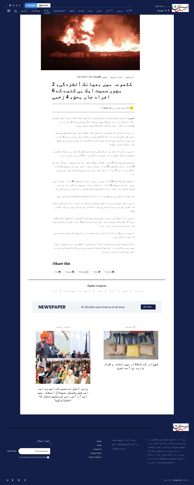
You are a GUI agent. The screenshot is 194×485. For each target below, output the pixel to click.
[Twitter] (13, 5)
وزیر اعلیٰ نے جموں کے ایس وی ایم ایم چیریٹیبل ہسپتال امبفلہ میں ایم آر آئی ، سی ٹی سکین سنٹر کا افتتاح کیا (63, 394)
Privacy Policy (42, 457)
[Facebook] (19, 5)
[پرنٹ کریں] (78, 108)
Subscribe (11, 451)
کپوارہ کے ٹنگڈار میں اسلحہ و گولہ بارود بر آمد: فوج (131, 366)
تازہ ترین (116, 77)
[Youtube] (10, 5)
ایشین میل (122, 108)
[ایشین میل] (132, 108)
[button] (15, 11)
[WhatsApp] (84, 108)
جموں (104, 77)
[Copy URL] (66, 108)
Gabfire (185, 480)
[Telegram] (72, 108)
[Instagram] (16, 5)
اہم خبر (129, 77)
